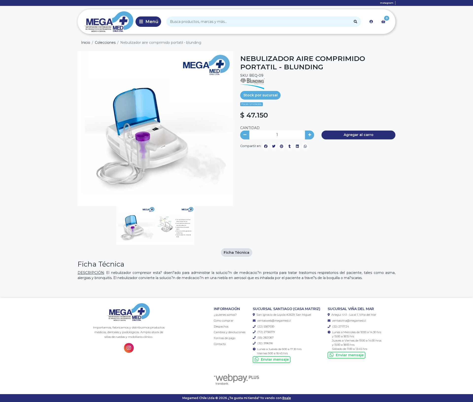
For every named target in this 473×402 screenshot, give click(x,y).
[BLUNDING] (252, 83)
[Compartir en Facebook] (265, 146)
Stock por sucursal (260, 95)
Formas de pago (224, 338)
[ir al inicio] (129, 312)
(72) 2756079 (266, 332)
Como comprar (224, 320)
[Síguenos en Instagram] (129, 348)
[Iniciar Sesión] (371, 21)
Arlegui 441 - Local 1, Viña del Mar (353, 314)
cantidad (250, 128)
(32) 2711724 (340, 326)
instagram (386, 2)
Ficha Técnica (236, 252)
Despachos (221, 326)
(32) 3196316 (265, 343)
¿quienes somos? (225, 314)
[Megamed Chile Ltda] (105, 21)
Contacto (220, 344)
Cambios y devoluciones (229, 332)
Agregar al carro (358, 135)
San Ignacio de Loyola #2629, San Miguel (283, 314)
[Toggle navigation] (148, 21)
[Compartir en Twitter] (273, 146)
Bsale (286, 398)
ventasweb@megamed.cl (274, 320)
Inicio (85, 42)
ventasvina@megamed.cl (349, 320)
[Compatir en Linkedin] (297, 146)
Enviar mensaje (275, 359)
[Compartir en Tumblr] (289, 146)
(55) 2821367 (265, 337)
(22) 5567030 (265, 326)
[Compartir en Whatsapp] (305, 146)
